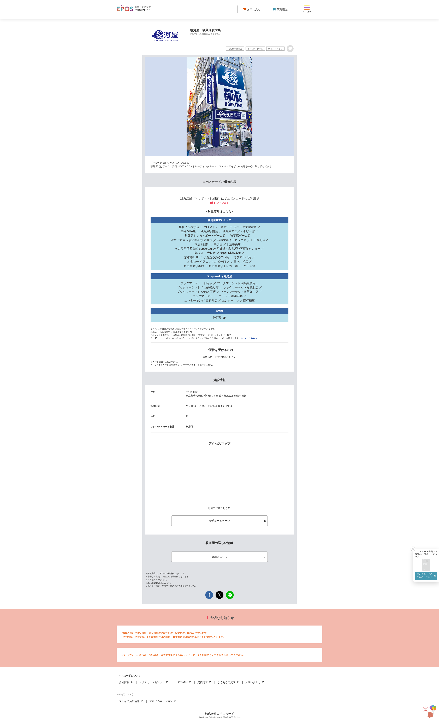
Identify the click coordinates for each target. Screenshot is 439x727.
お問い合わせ (253, 682)
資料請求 (202, 682)
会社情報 (124, 682)
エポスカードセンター (152, 682)
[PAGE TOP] (430, 709)
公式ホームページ (219, 520)
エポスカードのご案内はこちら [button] (424, 575)
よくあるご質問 (226, 682)
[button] (426, 565)
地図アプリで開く (217, 508)
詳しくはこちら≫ (249, 338)
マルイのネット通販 (161, 701)
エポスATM (181, 682)
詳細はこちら (219, 556)
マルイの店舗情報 (129, 701)
